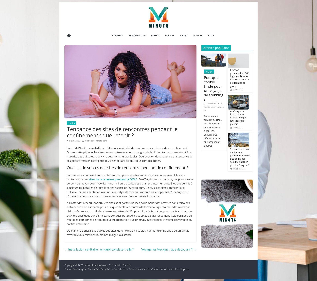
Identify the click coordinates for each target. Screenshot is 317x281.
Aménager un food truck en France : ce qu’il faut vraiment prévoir (238, 118)
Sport (184, 35)
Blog (211, 35)
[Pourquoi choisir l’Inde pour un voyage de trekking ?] (213, 55)
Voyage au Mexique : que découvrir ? (168, 249)
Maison (170, 35)
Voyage (197, 35)
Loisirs (155, 35)
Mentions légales (179, 269)
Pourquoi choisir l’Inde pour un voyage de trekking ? (213, 88)
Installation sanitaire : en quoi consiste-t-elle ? (99, 249)
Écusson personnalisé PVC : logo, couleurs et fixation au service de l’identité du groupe (240, 78)
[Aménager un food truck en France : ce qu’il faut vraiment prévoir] (238, 96)
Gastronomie (137, 35)
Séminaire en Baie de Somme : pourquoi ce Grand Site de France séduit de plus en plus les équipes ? (240, 157)
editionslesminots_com (96, 140)
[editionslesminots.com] (68, 36)
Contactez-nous (159, 269)
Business (117, 35)
